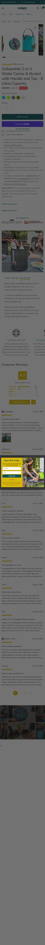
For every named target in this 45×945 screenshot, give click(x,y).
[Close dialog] (43, 459)
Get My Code (11, 476)
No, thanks (12, 479)
